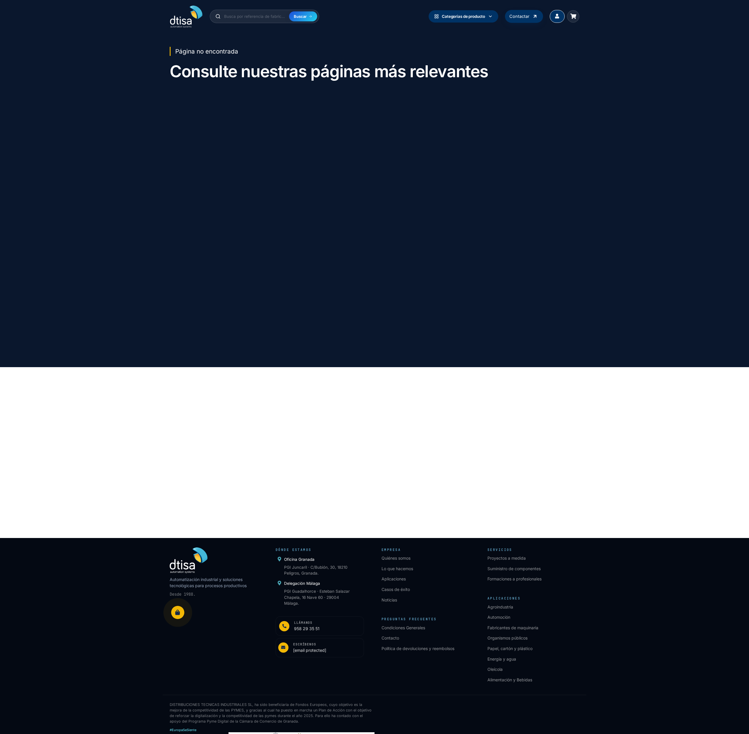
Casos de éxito (396, 589)
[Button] (557, 16)
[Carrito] (573, 16)
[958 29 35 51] (178, 445)
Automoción (498, 617)
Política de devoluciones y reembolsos (418, 648)
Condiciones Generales (403, 627)
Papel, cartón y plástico (509, 648)
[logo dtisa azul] (186, 16)
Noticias (389, 599)
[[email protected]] (178, 457)
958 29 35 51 (202, 445)
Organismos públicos (507, 637)
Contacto (390, 637)
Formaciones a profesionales (514, 578)
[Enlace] (320, 626)
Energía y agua (501, 658)
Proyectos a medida (506, 558)
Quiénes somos (396, 558)
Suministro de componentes (514, 568)
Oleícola (495, 669)
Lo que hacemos (397, 568)
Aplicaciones (394, 578)
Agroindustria (500, 606)
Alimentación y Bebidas (509, 679)
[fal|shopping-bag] (178, 612)
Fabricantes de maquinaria (512, 627)
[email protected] (206, 458)
